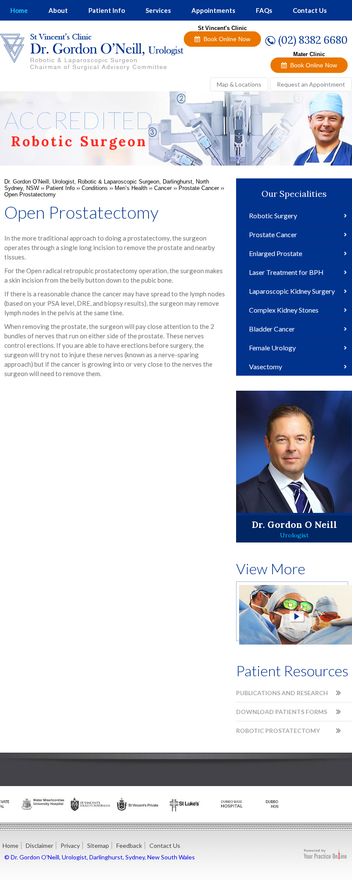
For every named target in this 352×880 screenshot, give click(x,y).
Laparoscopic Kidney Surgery (292, 291)
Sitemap (98, 845)
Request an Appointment (311, 84)
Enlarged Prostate (275, 253)
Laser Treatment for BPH (286, 272)
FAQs (264, 10)
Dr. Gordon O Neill (294, 524)
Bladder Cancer (272, 329)
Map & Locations (239, 84)
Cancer (163, 188)
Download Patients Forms (281, 711)
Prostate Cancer (199, 188)
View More (270, 568)
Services (158, 10)
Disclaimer (39, 845)
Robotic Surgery (273, 215)
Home (19, 10)
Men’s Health (131, 188)
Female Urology (272, 348)
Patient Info (106, 10)
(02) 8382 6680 (313, 40)
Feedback (129, 845)
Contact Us (310, 10)
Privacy (70, 845)
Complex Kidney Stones (284, 310)
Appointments (213, 10)
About (58, 10)
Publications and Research (282, 692)
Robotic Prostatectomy (278, 730)
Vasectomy (265, 366)
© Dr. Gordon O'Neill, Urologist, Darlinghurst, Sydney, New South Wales (99, 857)
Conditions (95, 188)
